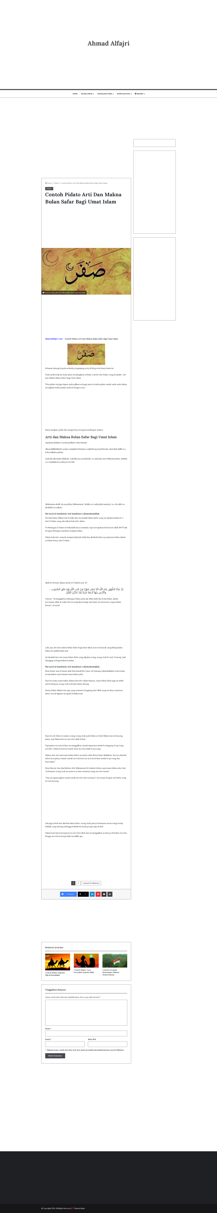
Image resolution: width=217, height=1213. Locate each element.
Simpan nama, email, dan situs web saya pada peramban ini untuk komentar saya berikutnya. (85, 1050)
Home (49, 183)
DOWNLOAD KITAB (104, 94)
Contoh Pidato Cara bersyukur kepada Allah (84, 971)
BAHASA (140, 94)
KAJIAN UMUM (86, 94)
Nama (48, 1029)
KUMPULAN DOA (123, 94)
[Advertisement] (108, 17)
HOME (75, 94)
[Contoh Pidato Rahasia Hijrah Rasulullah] (57, 962)
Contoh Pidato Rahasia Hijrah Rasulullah (55, 974)
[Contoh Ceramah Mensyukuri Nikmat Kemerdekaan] (114, 961)
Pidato (56, 183)
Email (48, 1039)
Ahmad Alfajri (80, 1208)
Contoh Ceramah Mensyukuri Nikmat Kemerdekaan (110, 972)
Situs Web (92, 1039)
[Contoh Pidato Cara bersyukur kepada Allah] (86, 961)
